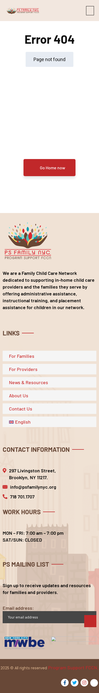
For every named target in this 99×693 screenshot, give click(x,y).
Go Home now (52, 167)
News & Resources (28, 382)
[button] (90, 10)
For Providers (23, 369)
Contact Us (20, 409)
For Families (21, 356)
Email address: (18, 608)
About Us (18, 395)
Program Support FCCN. (73, 667)
